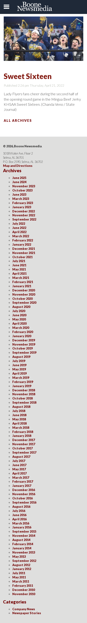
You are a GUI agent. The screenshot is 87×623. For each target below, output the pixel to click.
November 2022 (23, 215)
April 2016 (19, 519)
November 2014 (23, 535)
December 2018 (23, 390)
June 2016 (19, 515)
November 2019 (23, 344)
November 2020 (23, 294)
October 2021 (22, 257)
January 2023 (21, 207)
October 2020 (22, 298)
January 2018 (21, 436)
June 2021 (19, 265)
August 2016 (21, 506)
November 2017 (23, 444)
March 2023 (20, 199)
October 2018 (22, 398)
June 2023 (19, 194)
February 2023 (22, 203)
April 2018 (19, 423)
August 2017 (21, 456)
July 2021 (18, 261)
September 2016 (24, 502)
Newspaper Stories (26, 613)
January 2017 (21, 486)
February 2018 (22, 432)
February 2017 (22, 481)
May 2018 (19, 419)
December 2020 (23, 290)
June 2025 (19, 178)
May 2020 (19, 319)
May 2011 (19, 577)
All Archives (18, 120)
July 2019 (18, 361)
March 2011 (20, 581)
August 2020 (21, 307)
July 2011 (18, 573)
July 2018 (18, 411)
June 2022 (19, 228)
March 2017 (20, 477)
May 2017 (19, 469)
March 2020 (20, 328)
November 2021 (23, 253)
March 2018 (20, 427)
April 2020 (19, 323)
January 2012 (21, 569)
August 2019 (21, 357)
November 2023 (23, 186)
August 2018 (21, 407)
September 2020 (24, 302)
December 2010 (23, 590)
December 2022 (23, 211)
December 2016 (23, 490)
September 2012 (24, 561)
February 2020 (22, 332)
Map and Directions (17, 166)
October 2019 (22, 348)
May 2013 (19, 556)
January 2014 (21, 548)
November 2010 (23, 594)
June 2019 (19, 365)
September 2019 (24, 352)
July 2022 (18, 223)
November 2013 (23, 552)
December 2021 (23, 249)
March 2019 (20, 377)
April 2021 (19, 273)
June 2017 (19, 465)
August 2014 (21, 540)
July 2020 (18, 311)
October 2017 (22, 448)
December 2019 (23, 340)
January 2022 (21, 244)
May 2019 (19, 369)
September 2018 (24, 402)
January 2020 (21, 336)
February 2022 (22, 240)
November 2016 (23, 494)
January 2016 (21, 527)
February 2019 (22, 382)
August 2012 (21, 565)
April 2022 (19, 232)
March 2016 (20, 523)
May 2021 (19, 269)
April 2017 (19, 473)
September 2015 (24, 531)
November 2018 (23, 394)
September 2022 (24, 219)
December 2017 (23, 440)
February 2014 (22, 544)
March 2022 (20, 236)
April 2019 (19, 373)
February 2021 (22, 282)
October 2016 (22, 498)
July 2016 (18, 511)
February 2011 (22, 585)
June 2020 (19, 315)
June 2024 (19, 182)
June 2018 (19, 415)
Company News (23, 609)
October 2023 (22, 190)
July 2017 (18, 461)
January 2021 (21, 286)
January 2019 (21, 386)
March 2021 (20, 278)
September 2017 (24, 452)
